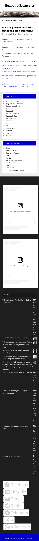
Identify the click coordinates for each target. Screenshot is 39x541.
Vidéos (8, 136)
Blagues (9, 109)
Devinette (9, 123)
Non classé (10, 168)
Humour (29, 34)
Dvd (7, 156)
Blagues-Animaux (12, 113)
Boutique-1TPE (11, 151)
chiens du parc (30, 84)
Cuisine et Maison (12, 153)
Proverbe (9, 133)
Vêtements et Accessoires (15, 170)
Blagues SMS (10, 111)
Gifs (7, 126)
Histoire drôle (11, 128)
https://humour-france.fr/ (25, 62)
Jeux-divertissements (14, 160)
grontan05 (18, 34)
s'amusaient (12, 86)
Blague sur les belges (14, 101)
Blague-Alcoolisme (13, 106)
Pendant (5, 86)
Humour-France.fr (19, 5)
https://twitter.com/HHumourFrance (21, 72)
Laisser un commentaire (12, 84)
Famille (8, 158)
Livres (8, 165)
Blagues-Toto (10, 118)
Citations (9, 121)
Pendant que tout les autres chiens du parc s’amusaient (17, 29)
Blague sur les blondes (14, 104)
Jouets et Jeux (11, 163)
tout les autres (23, 86)
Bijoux (8, 148)
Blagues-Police (11, 116)
